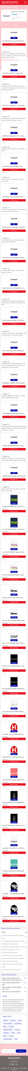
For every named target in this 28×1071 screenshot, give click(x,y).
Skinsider (6, 1020)
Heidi (16, 1039)
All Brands (7, 7)
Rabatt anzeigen (14, 511)
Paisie (13, 1032)
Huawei (15, 7)
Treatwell (17, 1029)
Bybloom (11, 1036)
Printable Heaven (8, 1039)
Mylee (5, 1026)
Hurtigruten (6, 1032)
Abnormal (13, 1020)
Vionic (18, 1032)
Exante (20, 1020)
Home (2, 7)
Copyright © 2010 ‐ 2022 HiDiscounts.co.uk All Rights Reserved (14, 1068)
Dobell (5, 1036)
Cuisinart (11, 1026)
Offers (16, 25)
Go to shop (4, 509)
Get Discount (14, 44)
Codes (6, 25)
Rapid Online (18, 1023)
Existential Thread (8, 1029)
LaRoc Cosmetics (8, 1023)
